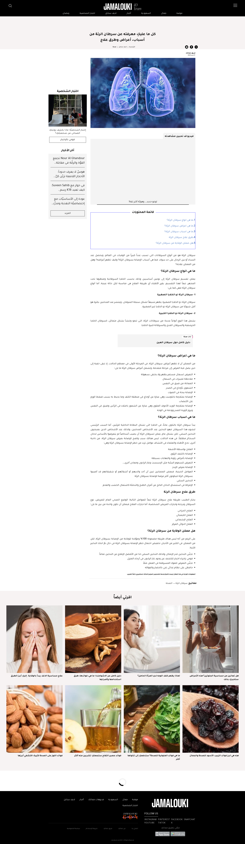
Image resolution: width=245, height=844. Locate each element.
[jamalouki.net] (122, 6)
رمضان (66, 13)
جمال (163, 13)
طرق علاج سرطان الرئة (181, 237)
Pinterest (164, 820)
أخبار (129, 13)
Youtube (149, 823)
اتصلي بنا (135, 829)
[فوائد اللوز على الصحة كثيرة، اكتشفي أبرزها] (34, 719)
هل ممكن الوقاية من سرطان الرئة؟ (174, 243)
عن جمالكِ (122, 829)
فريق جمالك (190, 53)
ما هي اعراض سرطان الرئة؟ (178, 226)
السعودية (146, 13)
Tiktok (162, 823)
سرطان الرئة (181, 583)
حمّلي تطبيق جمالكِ (170, 828)
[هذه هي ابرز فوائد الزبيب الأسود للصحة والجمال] (210, 719)
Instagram (150, 820)
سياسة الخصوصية (73, 829)
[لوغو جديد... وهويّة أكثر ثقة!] (143, 169)
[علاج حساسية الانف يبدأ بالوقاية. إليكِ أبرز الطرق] (34, 639)
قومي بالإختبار (67, 139)
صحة (114, 47)
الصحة (169, 583)
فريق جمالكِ (108, 829)
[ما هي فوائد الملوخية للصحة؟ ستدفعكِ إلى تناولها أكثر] (152, 719)
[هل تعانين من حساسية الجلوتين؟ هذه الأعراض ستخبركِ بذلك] (210, 639)
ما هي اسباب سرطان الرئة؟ (178, 232)
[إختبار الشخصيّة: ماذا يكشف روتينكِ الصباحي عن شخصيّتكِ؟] (67, 110)
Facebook (177, 820)
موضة (179, 13)
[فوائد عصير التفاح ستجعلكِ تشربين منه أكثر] (93, 719)
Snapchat (189, 820)
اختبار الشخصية (87, 13)
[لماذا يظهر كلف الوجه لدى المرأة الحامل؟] (152, 639)
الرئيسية (132, 47)
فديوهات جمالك (96, 800)
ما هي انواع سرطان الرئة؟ (180, 220)
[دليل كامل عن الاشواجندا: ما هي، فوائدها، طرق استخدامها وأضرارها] (93, 639)
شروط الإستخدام (91, 829)
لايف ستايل (111, 13)
